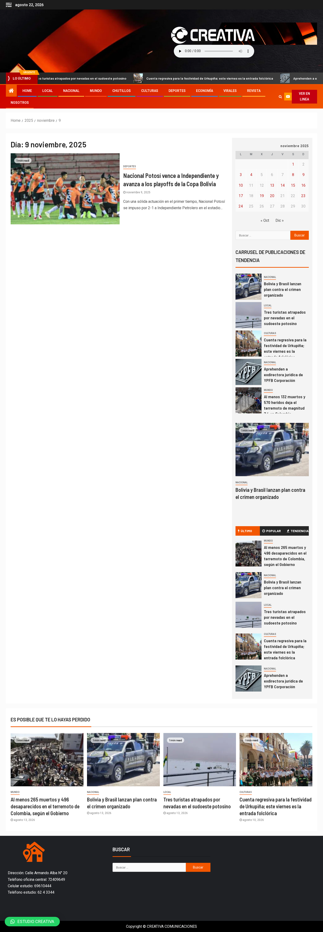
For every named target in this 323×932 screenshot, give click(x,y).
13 (272, 185)
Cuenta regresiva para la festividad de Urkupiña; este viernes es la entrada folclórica (183, 78)
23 (303, 196)
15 (293, 185)
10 (241, 185)
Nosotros (20, 102)
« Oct (265, 220)
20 (272, 196)
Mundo (96, 91)
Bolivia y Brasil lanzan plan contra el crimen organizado (282, 289)
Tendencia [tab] (300, 531)
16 (303, 185)
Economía (204, 91)
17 (241, 196)
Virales (230, 91)
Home (27, 91)
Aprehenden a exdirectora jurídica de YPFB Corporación (283, 374)
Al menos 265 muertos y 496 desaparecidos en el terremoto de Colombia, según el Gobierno (285, 556)
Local (47, 91)
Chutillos (121, 91)
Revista (254, 91)
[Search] (280, 96)
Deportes (177, 91)
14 (282, 185)
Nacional (71, 91)
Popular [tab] (273, 531)
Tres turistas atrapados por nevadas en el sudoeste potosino (285, 317)
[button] (32, 921)
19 (262, 196)
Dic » (279, 220)
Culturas (149, 91)
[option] (272, 288)
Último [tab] (246, 531)
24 (241, 206)
